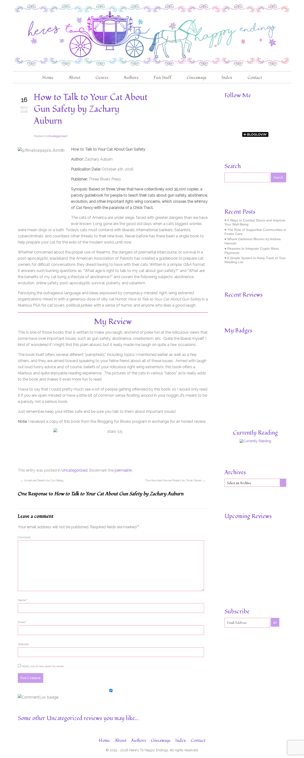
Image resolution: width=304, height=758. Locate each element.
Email (22, 622)
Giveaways (196, 78)
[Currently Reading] (255, 441)
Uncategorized (56, 136)
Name (22, 600)
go (275, 622)
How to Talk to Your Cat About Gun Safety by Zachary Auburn (90, 109)
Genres (101, 78)
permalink (123, 470)
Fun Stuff (162, 78)
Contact (254, 78)
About (74, 78)
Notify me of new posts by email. (43, 666)
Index (227, 78)
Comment (24, 537)
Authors (131, 78)
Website (23, 644)
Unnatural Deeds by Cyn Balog (41, 480)
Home (47, 78)
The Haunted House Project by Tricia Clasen (175, 480)
